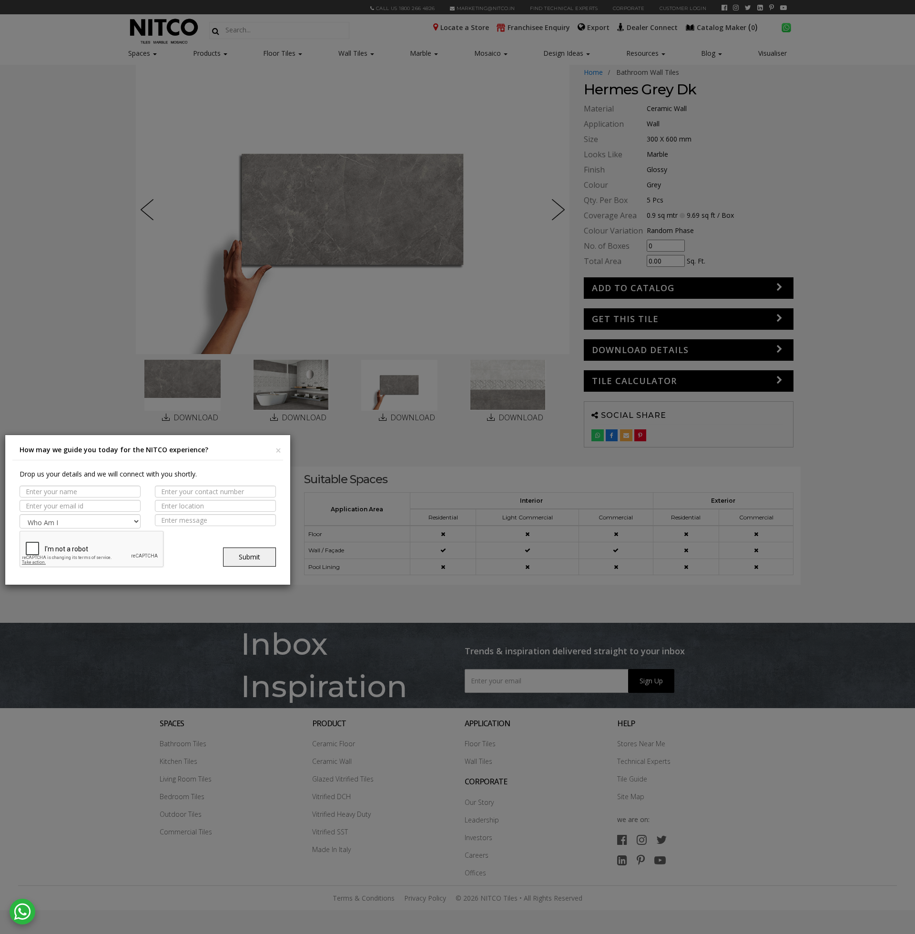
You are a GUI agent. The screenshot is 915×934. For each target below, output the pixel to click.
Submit (249, 556)
